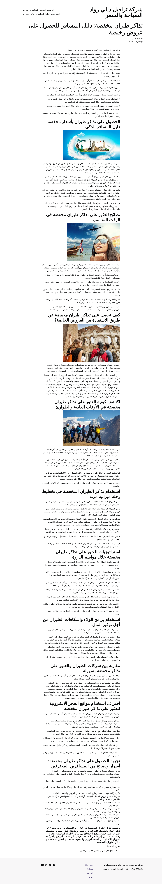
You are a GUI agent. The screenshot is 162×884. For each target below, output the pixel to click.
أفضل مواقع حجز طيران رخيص (107, 850)
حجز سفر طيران (86, 850)
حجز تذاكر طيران (113, 846)
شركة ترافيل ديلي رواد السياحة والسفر (116, 12)
